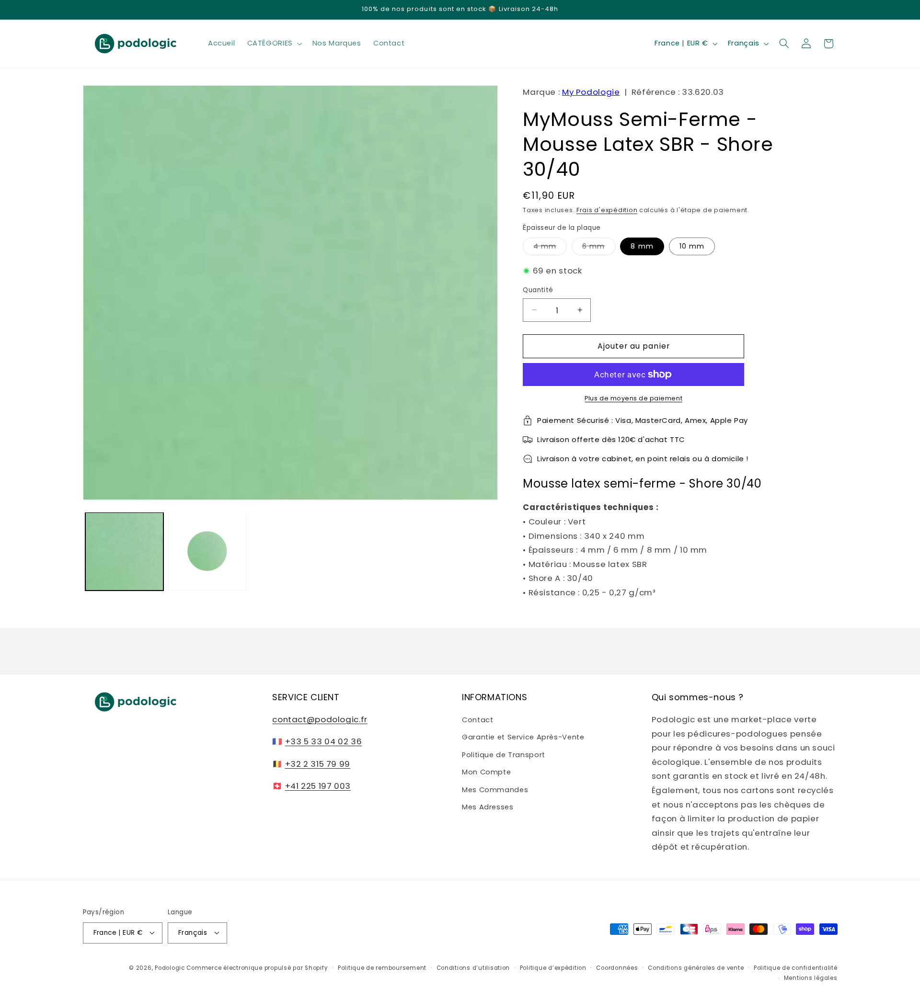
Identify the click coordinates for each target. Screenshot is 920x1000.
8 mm (642, 246)
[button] (273, 43)
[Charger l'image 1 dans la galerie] (124, 551)
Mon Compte (486, 772)
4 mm (550, 248)
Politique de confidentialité (796, 967)
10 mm (691, 246)
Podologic (170, 967)
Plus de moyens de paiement (633, 398)
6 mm (598, 248)
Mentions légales (811, 977)
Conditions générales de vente (696, 967)
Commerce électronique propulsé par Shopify (257, 967)
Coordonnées (617, 967)
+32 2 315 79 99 (317, 764)
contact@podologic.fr (320, 719)
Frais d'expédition (606, 210)
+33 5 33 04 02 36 (323, 742)
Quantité (538, 290)
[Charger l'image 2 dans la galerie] (207, 551)
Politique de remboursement (382, 967)
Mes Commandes (495, 790)
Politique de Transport (503, 755)
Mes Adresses (488, 807)
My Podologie (591, 92)
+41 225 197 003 (318, 786)
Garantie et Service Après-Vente (523, 737)
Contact (477, 720)
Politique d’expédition (553, 967)
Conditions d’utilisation (473, 967)
